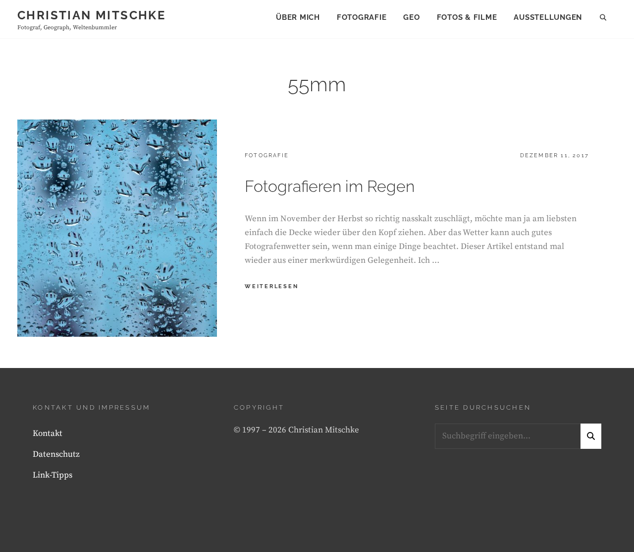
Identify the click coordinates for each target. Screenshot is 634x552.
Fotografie (362, 17)
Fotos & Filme (467, 17)
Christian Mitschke (91, 15)
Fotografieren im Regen (330, 186)
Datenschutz (56, 454)
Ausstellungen (548, 17)
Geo (411, 17)
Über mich (298, 17)
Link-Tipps (52, 475)
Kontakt (47, 433)
